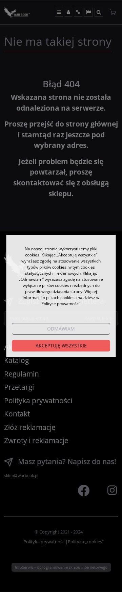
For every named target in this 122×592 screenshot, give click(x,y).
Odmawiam (61, 328)
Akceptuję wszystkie (61, 345)
